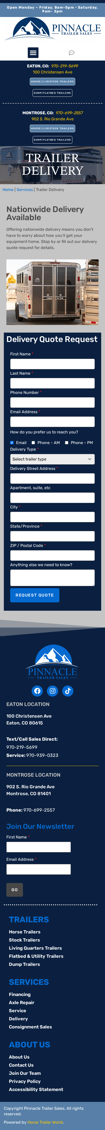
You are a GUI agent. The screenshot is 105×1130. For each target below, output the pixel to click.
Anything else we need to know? (41, 565)
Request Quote (35, 595)
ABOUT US (29, 1044)
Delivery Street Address (34, 469)
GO (14, 889)
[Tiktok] (67, 691)
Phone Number (26, 393)
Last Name (21, 373)
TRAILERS (29, 919)
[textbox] (47, 459)
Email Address (25, 412)
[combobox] (52, 459)
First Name (21, 354)
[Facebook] (37, 691)
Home (8, 189)
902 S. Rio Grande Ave (53, 119)
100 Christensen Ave (52, 72)
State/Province (26, 526)
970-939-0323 (42, 755)
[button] (33, 52)
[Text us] (73, 52)
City (15, 507)
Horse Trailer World (45, 1122)
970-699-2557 (39, 810)
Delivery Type (24, 449)
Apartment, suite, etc (30, 488)
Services (25, 189)
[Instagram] (52, 691)
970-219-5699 (21, 747)
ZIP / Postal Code (28, 546)
